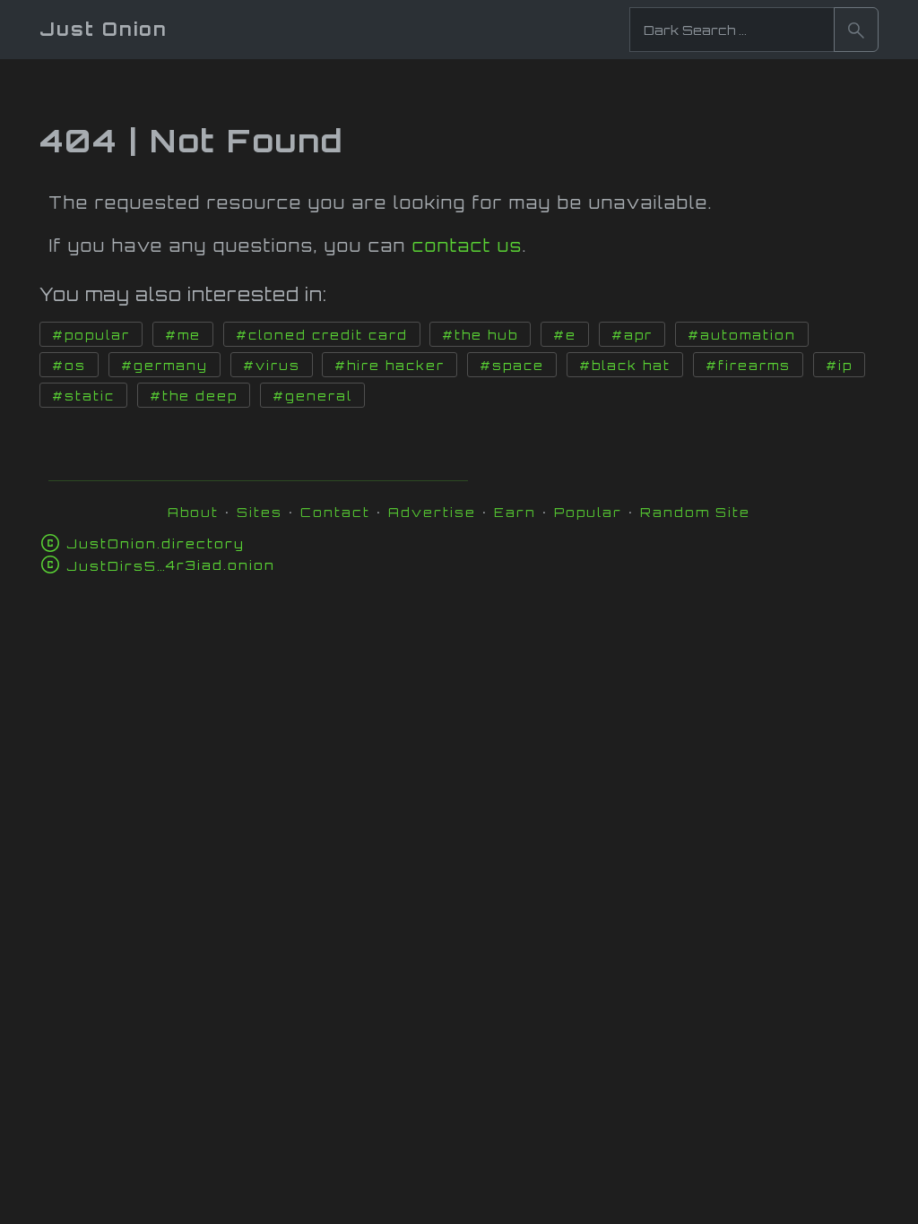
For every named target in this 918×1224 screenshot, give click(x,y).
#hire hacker (389, 365)
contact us (467, 245)
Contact (335, 512)
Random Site (695, 512)
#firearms (748, 365)
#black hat (625, 365)
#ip (839, 365)
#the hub (480, 335)
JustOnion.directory (155, 543)
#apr (632, 335)
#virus (271, 365)
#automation (742, 335)
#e (564, 335)
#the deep (194, 396)
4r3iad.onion (170, 565)
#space (512, 365)
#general (312, 396)
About (193, 512)
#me (183, 335)
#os (69, 365)
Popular (588, 512)
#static (83, 396)
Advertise (432, 512)
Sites (259, 512)
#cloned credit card (322, 335)
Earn (515, 512)
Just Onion (103, 29)
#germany (164, 365)
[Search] (856, 29)
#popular (91, 335)
